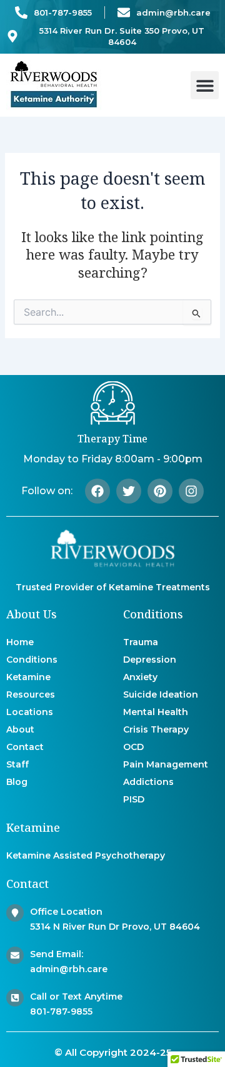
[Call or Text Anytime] (15, 997)
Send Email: (56, 954)
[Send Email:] (15, 955)
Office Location (66, 911)
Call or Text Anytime (76, 996)
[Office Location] (15, 913)
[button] (205, 85)
